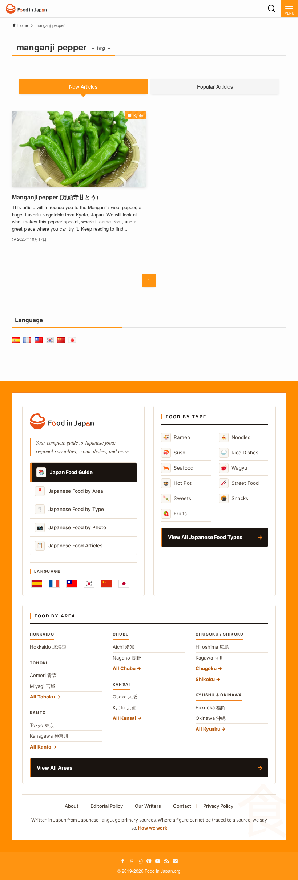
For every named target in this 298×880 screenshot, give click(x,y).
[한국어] (89, 583)
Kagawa (210, 658)
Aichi (123, 647)
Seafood (178, 468)
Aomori (43, 675)
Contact (182, 806)
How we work (152, 828)
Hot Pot (177, 483)
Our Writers (148, 806)
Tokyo (42, 725)
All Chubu (124, 668)
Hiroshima (212, 647)
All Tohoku (42, 696)
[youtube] (157, 861)
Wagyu (234, 468)
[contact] (175, 861)
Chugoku (206, 668)
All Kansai (124, 718)
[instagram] (140, 861)
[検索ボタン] (272, 8)
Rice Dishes (239, 452)
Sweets (177, 498)
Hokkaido (48, 647)
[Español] (37, 583)
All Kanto (40, 747)
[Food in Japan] (26, 8)
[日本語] (124, 583)
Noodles (235, 437)
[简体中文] (106, 583)
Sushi (174, 452)
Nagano (127, 658)
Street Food (240, 483)
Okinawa (211, 718)
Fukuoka (211, 707)
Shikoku (205, 679)
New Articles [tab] (83, 86)
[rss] (166, 861)
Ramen (176, 437)
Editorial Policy (106, 806)
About (71, 806)
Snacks (234, 498)
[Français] (54, 583)
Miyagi (42, 686)
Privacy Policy (218, 806)
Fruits (175, 513)
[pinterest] (149, 861)
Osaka (125, 696)
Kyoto (124, 707)
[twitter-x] (131, 861)
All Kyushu (208, 729)
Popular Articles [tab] (215, 86)
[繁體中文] (71, 583)
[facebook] (123, 861)
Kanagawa (49, 736)
